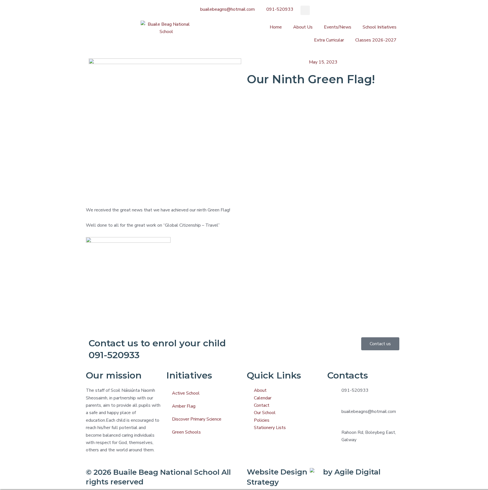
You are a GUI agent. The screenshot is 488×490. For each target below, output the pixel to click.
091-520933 (355, 390)
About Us (303, 27)
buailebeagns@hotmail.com (368, 411)
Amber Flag (183, 406)
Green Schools (186, 432)
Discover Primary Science (196, 419)
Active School (186, 393)
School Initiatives (379, 27)
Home (276, 27)
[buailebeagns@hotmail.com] (334, 415)
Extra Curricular (329, 40)
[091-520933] (334, 394)
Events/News (337, 27)
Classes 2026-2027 (375, 40)
